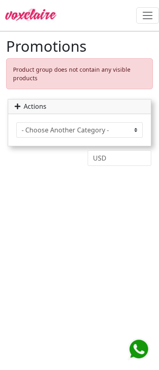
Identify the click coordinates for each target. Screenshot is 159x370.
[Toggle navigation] (147, 15)
